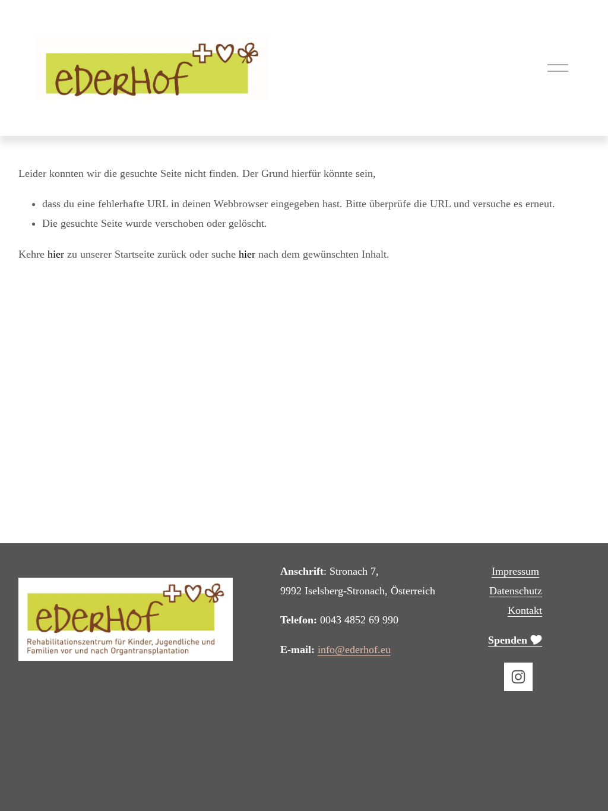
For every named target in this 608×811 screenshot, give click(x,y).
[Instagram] (518, 677)
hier (56, 254)
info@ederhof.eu (354, 649)
